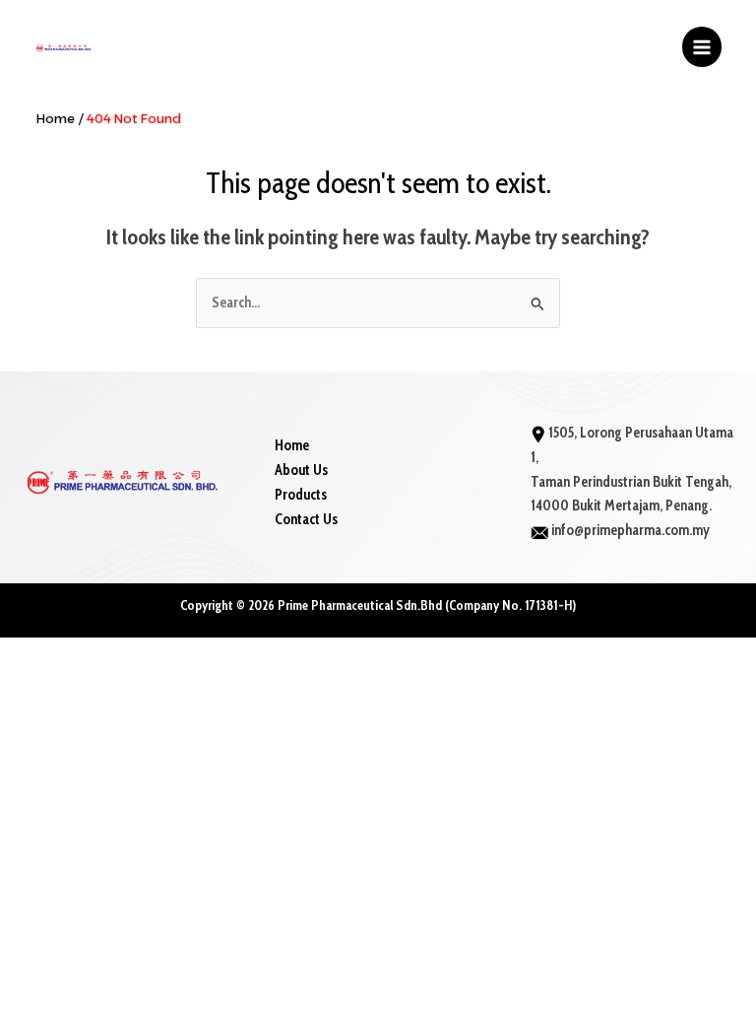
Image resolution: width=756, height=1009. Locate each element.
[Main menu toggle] (702, 46)
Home (292, 445)
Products (301, 495)
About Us (301, 470)
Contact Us (306, 519)
